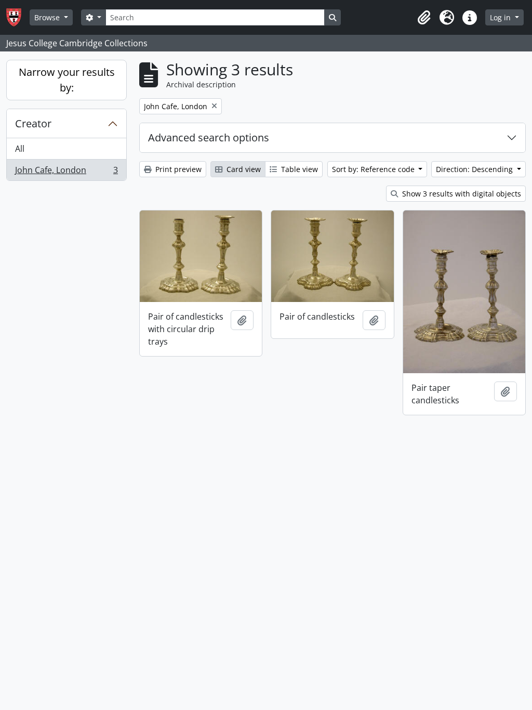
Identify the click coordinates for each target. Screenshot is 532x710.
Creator (33, 123)
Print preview (177, 169)
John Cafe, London (66, 172)
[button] (424, 17)
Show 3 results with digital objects (460, 194)
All (19, 148)
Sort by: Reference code (374, 169)
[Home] (18, 17)
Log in (501, 17)
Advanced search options (208, 137)
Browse (48, 17)
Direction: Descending (475, 169)
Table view (298, 169)
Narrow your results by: (67, 80)
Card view (242, 169)
